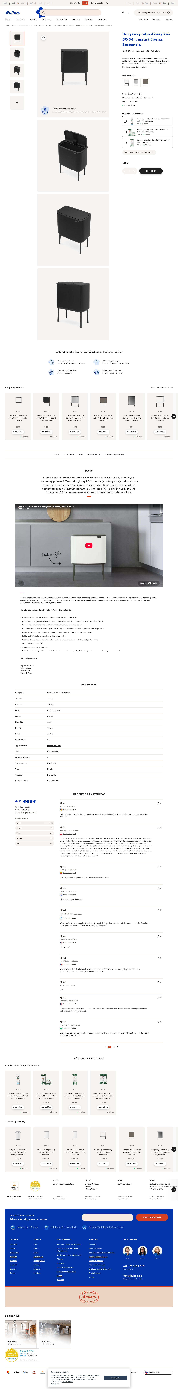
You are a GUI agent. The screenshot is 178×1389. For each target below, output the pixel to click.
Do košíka (151, 171)
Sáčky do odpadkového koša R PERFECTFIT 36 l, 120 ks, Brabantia (153, 130)
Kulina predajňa (95, 1248)
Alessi (35, 1248)
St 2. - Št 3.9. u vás (130, 94)
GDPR (59, 1275)
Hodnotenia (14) (91, 454)
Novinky (156, 19)
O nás (91, 1277)
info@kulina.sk (132, 1276)
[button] (17, 1164)
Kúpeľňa (13, 1261)
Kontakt (60, 1280)
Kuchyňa (13, 1244)
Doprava (60, 1263)
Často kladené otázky (98, 1256)
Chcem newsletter (152, 1217)
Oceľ (49, 722)
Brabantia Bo (53, 751)
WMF (35, 1244)
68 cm (50, 728)
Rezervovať (148, 98)
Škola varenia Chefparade (100, 1269)
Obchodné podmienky (66, 1271)
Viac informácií (67, 1381)
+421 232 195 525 (134, 1266)
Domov (13, 1269)
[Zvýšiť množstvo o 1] (134, 171)
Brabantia (51, 775)
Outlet (12, 1273)
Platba (60, 1259)
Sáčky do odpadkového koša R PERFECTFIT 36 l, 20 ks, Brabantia (153, 141)
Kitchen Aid (38, 1256)
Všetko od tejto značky (161, 387)
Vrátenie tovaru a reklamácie (69, 1244)
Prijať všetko (115, 1378)
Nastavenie (55, 1384)
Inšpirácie (143, 19)
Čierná (50, 716)
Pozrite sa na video (98, 112)
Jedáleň (13, 1248)
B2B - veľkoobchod (97, 1265)
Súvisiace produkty (115, 454)
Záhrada (13, 1256)
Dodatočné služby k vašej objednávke (67, 1250)
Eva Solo (37, 1273)
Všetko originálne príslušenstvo (138, 152)
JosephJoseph (39, 1261)
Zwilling (36, 1265)
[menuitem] (8, 20)
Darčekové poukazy (65, 1267)
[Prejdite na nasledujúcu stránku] (117, 1047)
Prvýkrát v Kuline (96, 1261)
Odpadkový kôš (54, 746)
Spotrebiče (14, 1252)
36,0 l (49, 734)
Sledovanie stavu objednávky (69, 1255)
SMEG (35, 1252)
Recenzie (93, 1244)
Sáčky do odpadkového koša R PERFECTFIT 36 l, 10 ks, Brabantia (153, 120)
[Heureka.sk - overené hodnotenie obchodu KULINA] (22, 1360)
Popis (56, 454)
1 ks (48, 740)
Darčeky (169, 19)
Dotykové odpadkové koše (58, 693)
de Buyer (37, 1269)
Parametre (69, 454)
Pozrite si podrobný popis (133, 67)
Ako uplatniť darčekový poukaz (102, 1252)
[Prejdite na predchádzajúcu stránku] (105, 1047)
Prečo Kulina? (95, 1273)
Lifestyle (13, 1265)
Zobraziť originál (69, 809)
